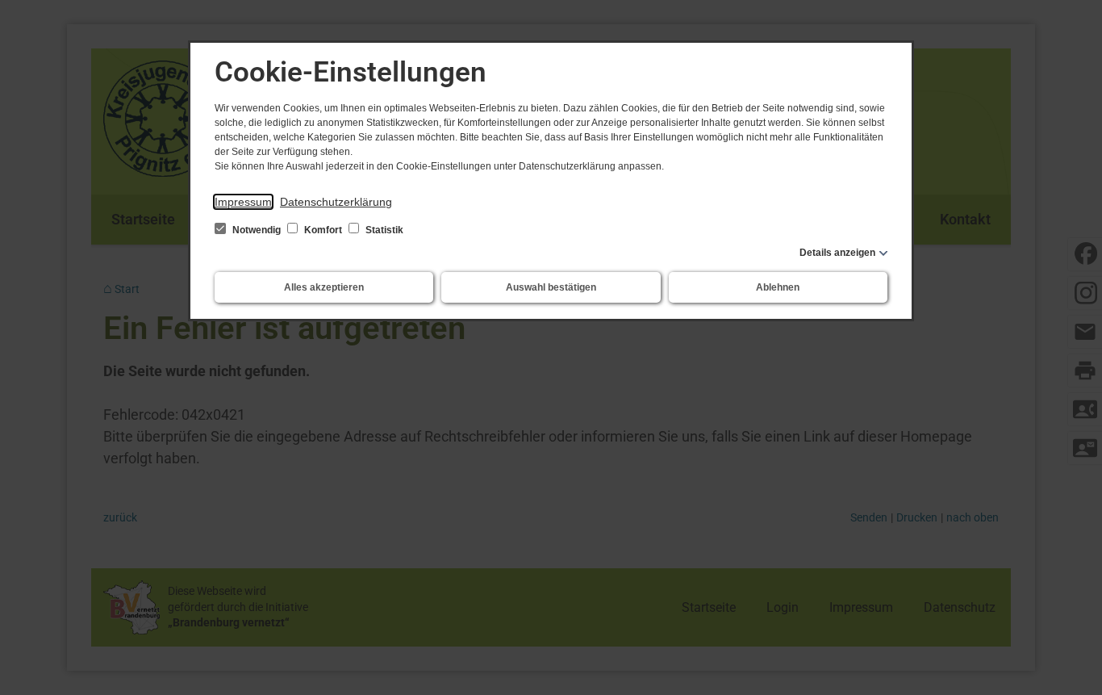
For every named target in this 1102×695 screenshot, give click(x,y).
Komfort (323, 230)
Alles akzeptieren (324, 287)
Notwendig (256, 230)
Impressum (243, 201)
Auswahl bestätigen (551, 287)
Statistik (383, 230)
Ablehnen (777, 287)
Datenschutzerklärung (336, 201)
